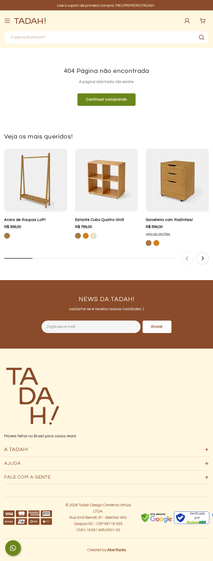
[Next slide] (202, 258)
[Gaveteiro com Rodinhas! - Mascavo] (148, 243)
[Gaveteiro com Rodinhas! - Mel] (156, 243)
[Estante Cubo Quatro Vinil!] (106, 180)
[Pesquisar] (201, 37)
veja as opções (158, 234)
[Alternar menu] (7, 21)
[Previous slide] (187, 258)
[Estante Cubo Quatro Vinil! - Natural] (93, 236)
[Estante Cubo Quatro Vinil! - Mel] (86, 236)
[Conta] (187, 21)
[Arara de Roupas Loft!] (35, 180)
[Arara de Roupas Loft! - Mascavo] (7, 236)
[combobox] (106, 37)
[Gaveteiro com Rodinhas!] (177, 180)
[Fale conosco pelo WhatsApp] (13, 548)
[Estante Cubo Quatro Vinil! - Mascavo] (78, 236)
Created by (106, 550)
